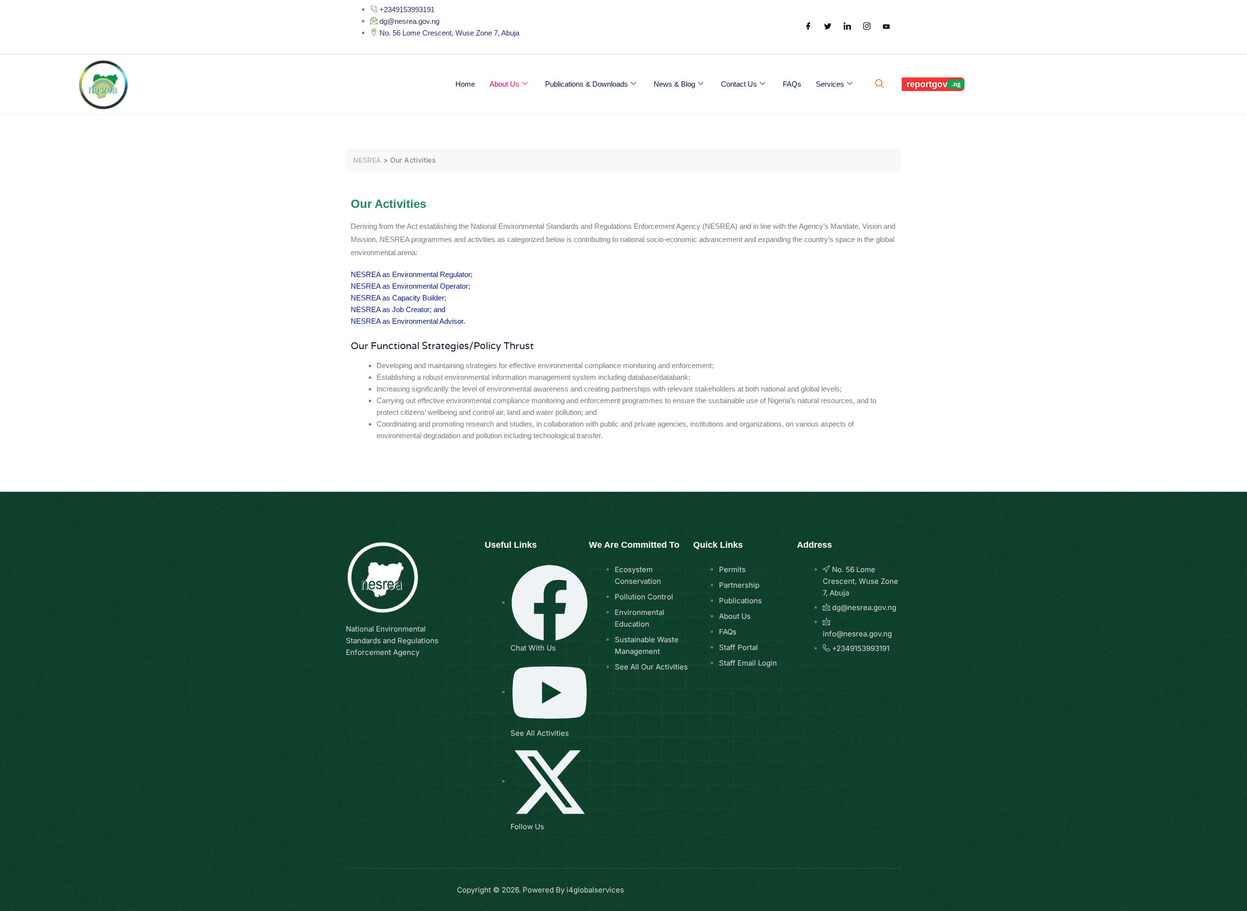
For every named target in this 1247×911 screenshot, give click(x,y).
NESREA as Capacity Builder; (398, 298)
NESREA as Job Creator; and (398, 309)
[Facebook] (808, 26)
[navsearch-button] (878, 84)
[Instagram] (866, 26)
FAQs (792, 84)
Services (830, 84)
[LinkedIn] (847, 26)
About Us (504, 84)
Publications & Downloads (586, 84)
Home (465, 84)
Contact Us (739, 84)
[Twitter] (827, 26)
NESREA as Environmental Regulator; (411, 274)
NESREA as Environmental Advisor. (408, 321)
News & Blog (674, 84)
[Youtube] (886, 26)
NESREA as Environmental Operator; (410, 286)
